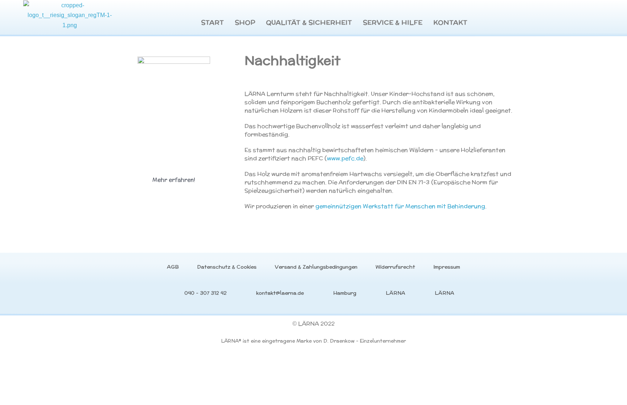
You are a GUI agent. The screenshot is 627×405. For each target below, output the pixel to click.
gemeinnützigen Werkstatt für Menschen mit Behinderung (400, 206)
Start (212, 22)
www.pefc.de (345, 158)
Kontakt (450, 22)
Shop (245, 22)
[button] (173, 180)
